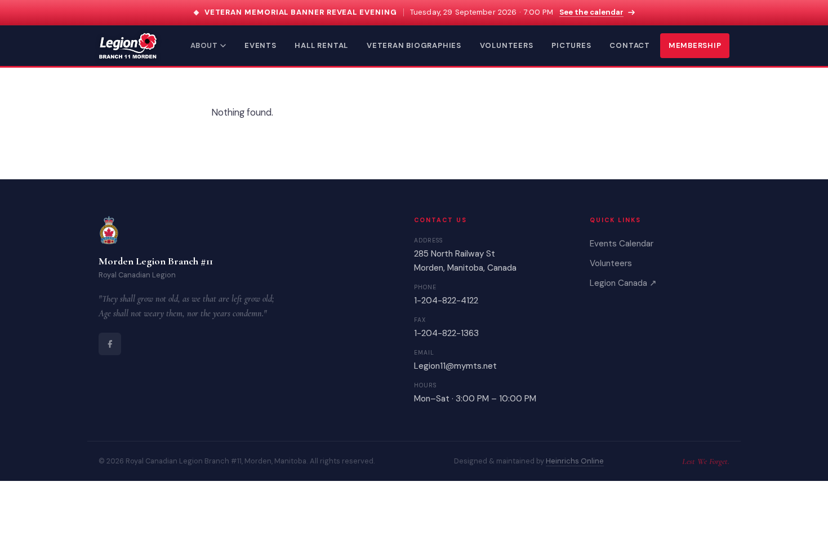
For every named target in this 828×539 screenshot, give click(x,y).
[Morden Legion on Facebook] (110, 344)
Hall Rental (321, 45)
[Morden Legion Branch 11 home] (128, 45)
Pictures (571, 45)
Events (260, 45)
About (204, 45)
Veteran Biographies (414, 45)
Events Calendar (621, 243)
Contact (629, 45)
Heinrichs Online (575, 461)
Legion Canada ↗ (623, 283)
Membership (695, 45)
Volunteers (506, 45)
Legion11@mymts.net (455, 366)
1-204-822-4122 (446, 300)
